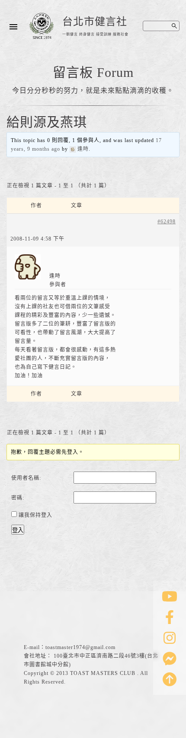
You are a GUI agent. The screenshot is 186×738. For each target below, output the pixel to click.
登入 (17, 530)
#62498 (166, 222)
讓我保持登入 (35, 515)
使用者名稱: (26, 478)
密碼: (17, 498)
